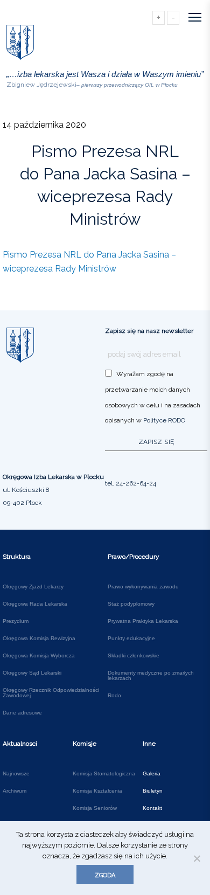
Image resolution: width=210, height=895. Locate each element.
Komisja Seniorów (95, 808)
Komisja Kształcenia (97, 791)
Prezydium (16, 621)
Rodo (114, 695)
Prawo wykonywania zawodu (143, 586)
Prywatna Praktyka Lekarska (143, 621)
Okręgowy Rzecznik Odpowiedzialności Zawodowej (51, 693)
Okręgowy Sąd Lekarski (32, 673)
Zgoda (105, 875)
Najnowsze (16, 773)
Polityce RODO (164, 420)
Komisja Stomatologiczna (104, 773)
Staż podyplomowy (131, 604)
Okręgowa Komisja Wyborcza (39, 655)
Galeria (151, 773)
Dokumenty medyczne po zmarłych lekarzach (151, 675)
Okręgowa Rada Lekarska (35, 604)
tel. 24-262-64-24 (130, 483)
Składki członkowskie (133, 655)
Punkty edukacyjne (131, 638)
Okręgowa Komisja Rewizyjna (39, 638)
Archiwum (14, 791)
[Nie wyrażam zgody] (196, 858)
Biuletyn (153, 791)
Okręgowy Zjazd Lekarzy (33, 586)
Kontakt (152, 808)
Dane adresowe (22, 713)
